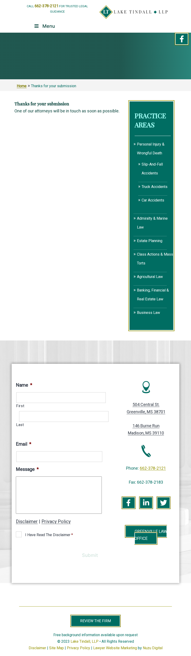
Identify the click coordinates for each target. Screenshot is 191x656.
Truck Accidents (154, 186)
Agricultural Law (150, 276)
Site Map (56, 648)
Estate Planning (149, 241)
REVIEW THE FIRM (95, 621)
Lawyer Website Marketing (115, 648)
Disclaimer (27, 521)
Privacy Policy (56, 521)
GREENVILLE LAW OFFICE (150, 535)
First (20, 406)
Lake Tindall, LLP (85, 641)
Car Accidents (153, 200)
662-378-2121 (46, 6)
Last (20, 425)
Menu (48, 26)
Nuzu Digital (153, 648)
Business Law (148, 312)
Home (22, 86)
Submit (90, 555)
